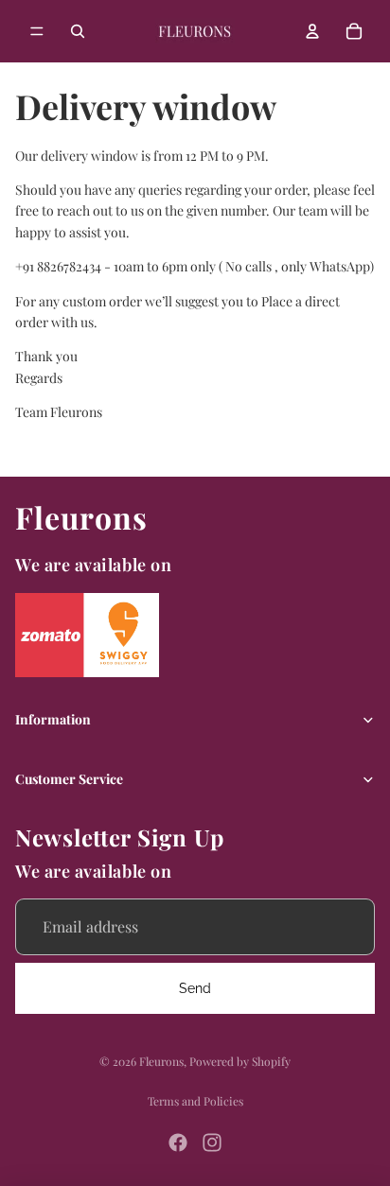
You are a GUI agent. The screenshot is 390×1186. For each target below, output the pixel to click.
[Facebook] (178, 1142)
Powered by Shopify (240, 1061)
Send (195, 988)
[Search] (77, 31)
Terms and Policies (195, 1100)
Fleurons (161, 1061)
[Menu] (37, 31)
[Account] (312, 31)
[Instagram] (212, 1142)
